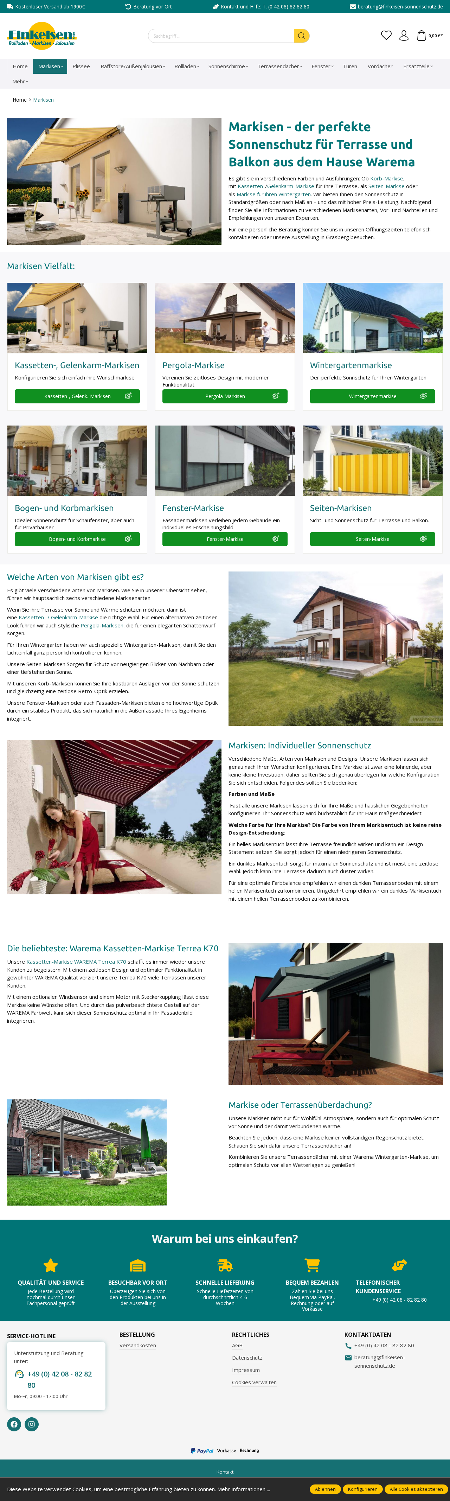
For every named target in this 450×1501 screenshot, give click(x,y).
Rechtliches (250, 1334)
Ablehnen (325, 1489)
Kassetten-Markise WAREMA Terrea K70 (76, 961)
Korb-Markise (386, 178)
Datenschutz (247, 1357)
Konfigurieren (363, 1489)
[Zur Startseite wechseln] (42, 36)
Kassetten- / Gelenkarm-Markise (58, 617)
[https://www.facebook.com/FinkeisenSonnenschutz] (14, 1424)
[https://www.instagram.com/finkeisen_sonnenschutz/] (32, 1424)
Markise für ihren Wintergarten (274, 194)
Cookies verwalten (254, 1382)
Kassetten (250, 186)
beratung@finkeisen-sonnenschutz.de (400, 6)
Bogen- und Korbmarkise (77, 539)
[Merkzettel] (386, 35)
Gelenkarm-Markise (290, 186)
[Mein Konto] (404, 35)
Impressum (246, 1369)
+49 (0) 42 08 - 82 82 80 (59, 1379)
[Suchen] (302, 36)
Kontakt (225, 1472)
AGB (237, 1345)
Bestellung (137, 1334)
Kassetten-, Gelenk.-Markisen (77, 396)
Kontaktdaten (368, 1334)
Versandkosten (138, 1345)
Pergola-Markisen (102, 625)
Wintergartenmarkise (373, 396)
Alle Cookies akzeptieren (416, 1489)
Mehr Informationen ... (243, 1489)
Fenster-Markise (225, 539)
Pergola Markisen (225, 396)
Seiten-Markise (386, 186)
